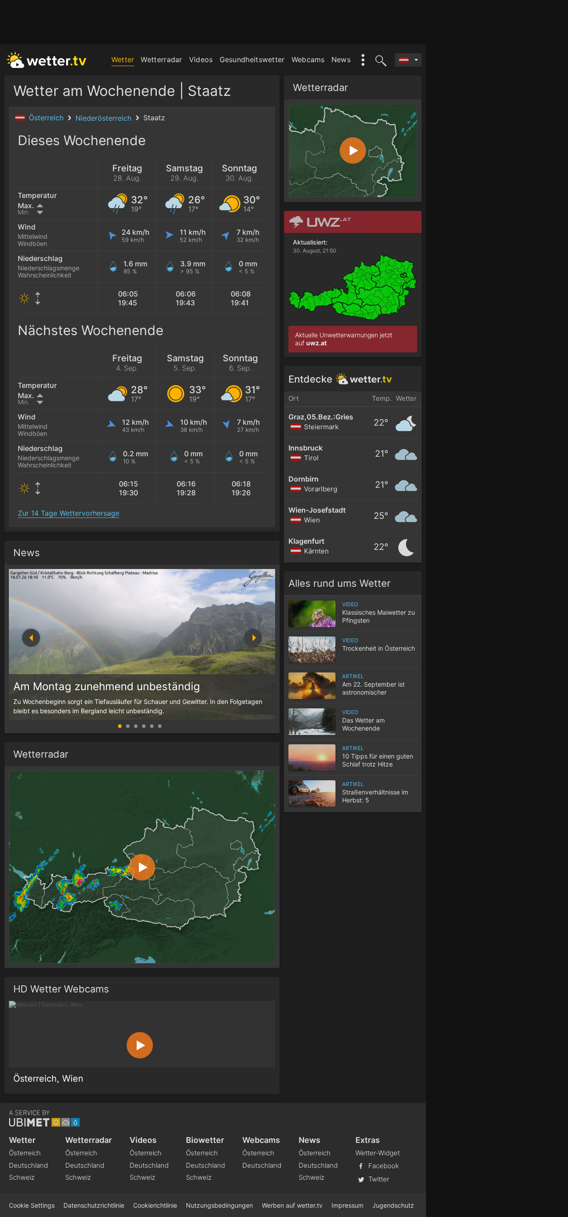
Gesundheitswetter (252, 59)
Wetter (122, 59)
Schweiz (22, 1177)
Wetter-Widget (377, 1153)
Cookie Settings (32, 1205)
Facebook (383, 1165)
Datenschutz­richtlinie (93, 1205)
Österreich (47, 117)
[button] (253, 638)
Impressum (347, 1205)
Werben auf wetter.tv (292, 1205)
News (341, 59)
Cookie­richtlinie (155, 1205)
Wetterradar (161, 59)
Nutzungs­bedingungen (219, 1205)
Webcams (308, 59)
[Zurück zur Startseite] (46, 59)
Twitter (378, 1178)
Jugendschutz (393, 1205)
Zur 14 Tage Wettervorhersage (68, 513)
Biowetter (205, 1140)
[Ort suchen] (379, 59)
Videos (201, 59)
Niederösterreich (104, 118)
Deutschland (28, 1165)
